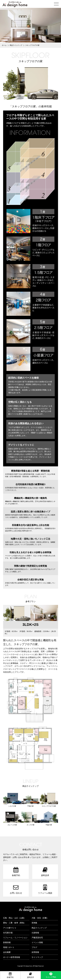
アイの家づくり (9, 928)
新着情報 (7, 942)
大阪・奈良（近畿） (40, 918)
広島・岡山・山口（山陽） (14, 918)
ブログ (34, 947)
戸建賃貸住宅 (37, 938)
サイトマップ (37, 957)
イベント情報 (37, 942)
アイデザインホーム (30, 909)
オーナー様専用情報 (11, 957)
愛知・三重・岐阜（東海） (14, 923)
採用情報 (35, 952)
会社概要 (7, 952)
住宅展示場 (8, 933)
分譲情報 (35, 933)
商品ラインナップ (39, 928)
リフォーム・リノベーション (15, 938)
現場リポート (8, 947)
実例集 (34, 923)
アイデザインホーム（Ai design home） (15, 4)
